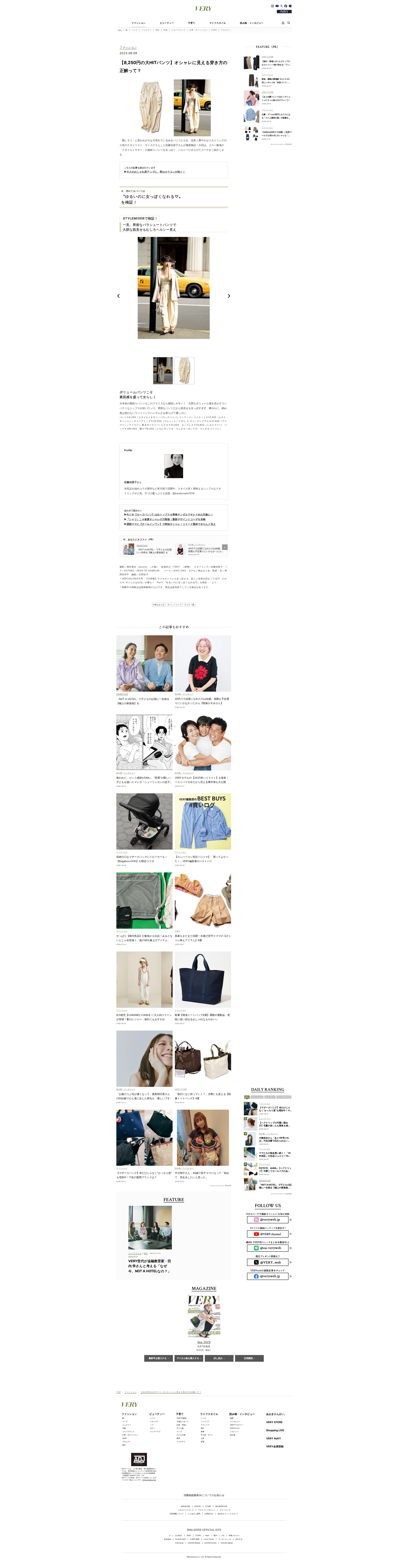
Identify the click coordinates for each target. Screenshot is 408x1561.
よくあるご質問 (194, 1514)
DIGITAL (197, 1506)
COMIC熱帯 (194, 1539)
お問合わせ (208, 1514)
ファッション (138, 23)
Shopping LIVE (275, 1430)
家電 (202, 1441)
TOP (118, 1392)
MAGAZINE (185, 1506)
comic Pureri (209, 1539)
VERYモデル (235, 1428)
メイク (152, 1418)
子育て (191, 23)
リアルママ (181, 1441)
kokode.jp (179, 1543)
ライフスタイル (217, 23)
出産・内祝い (182, 1425)
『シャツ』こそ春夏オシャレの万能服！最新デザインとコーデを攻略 (166, 519)
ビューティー (167, 23)
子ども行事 (181, 1435)
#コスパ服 (190, 604)
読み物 (232, 1435)
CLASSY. (178, 1535)
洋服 (165, 30)
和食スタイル (234, 1535)
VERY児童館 (181, 1418)
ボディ (152, 1428)
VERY (189, 1535)
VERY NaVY (273, 1438)
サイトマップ (225, 1510)
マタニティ (226, 30)
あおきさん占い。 (276, 1414)
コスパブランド (178, 30)
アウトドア (205, 1425)
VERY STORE (274, 1422)
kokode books (210, 1543)
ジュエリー (147, 30)
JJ (170, 1535)
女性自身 (167, 1539)
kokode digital (227, 1543)
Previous (118, 296)
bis (223, 1535)
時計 (158, 30)
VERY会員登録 (275, 1446)
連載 (231, 1418)
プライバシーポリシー (206, 1510)
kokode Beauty (194, 1543)
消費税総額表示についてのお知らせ (204, 1495)
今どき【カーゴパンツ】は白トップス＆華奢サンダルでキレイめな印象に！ (170, 514)
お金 (202, 1438)
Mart (207, 1535)
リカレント (234, 1431)
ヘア (151, 1425)
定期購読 (248, 1358)
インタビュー (235, 1421)
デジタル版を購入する (188, 1358)
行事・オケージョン (198, 30)
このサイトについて (186, 1510)
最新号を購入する (158, 1358)
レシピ (203, 1418)
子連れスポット (183, 1421)
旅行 (202, 1428)
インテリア (205, 1421)
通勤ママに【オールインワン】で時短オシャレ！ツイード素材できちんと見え (171, 524)
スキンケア (154, 1421)
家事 (202, 1431)
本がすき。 (239, 1539)
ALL (120, 30)
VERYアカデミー (236, 1425)
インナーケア (155, 1431)
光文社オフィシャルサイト (228, 1514)
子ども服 (180, 1428)
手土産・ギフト (207, 1435)
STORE (208, 1506)
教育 (178, 1438)
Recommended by (217, 1185)
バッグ (135, 30)
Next (229, 296)
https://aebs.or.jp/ (149, 1480)
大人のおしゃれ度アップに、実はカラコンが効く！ (156, 171)
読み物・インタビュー (251, 23)
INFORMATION (221, 1506)
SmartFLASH (180, 1539)
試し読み (218, 1358)
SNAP (214, 30)
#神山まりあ (159, 604)
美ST (216, 1535)
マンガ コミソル (224, 1539)
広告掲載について (177, 1514)
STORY (198, 1535)
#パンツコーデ (175, 604)
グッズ (179, 1431)
